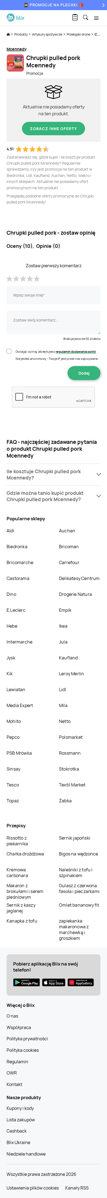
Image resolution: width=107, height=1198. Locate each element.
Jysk (11, 658)
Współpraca (19, 1027)
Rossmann (70, 753)
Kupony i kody (20, 1108)
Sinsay (13, 769)
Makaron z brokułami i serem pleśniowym (25, 891)
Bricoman (69, 547)
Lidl (62, 689)
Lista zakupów (21, 1120)
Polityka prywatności (27, 1039)
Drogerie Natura (75, 594)
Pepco (13, 737)
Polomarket (71, 737)
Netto (65, 721)
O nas (12, 1016)
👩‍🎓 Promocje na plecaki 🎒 (54, 4)
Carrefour (69, 562)
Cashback (17, 1131)
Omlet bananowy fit (79, 905)
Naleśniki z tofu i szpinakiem (76, 872)
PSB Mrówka (19, 753)
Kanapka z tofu (22, 921)
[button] (53, 474)
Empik (65, 610)
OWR (12, 1073)
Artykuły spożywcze (47, 34)
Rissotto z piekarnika (17, 841)
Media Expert (20, 705)
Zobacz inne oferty (53, 128)
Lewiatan (16, 689)
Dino (11, 594)
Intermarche (19, 642)
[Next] (102, 5)
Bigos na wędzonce (78, 854)
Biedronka (17, 547)
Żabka (65, 801)
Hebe (12, 626)
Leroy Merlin (71, 674)
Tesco (13, 785)
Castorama (18, 578)
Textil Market (72, 785)
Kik (10, 674)
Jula (63, 642)
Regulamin (17, 1062)
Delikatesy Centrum (79, 578)
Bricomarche (20, 562)
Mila (63, 705)
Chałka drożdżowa (25, 854)
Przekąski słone (79, 34)
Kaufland (68, 658)
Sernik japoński (74, 838)
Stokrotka (69, 769)
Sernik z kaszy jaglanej (21, 908)
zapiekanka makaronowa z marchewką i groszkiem (74, 929)
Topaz (13, 801)
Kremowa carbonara (17, 872)
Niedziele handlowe (26, 1154)
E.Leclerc (16, 610)
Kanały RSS (77, 1188)
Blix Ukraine (18, 1142)
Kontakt (14, 1084)
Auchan (67, 531)
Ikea (63, 626)
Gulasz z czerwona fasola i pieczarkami (79, 888)
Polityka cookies (23, 1050)
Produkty (21, 34)
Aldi (10, 531)
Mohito (14, 721)
